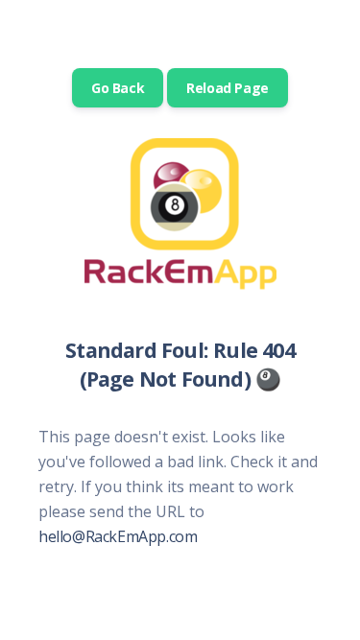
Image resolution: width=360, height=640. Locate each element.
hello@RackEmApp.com (117, 536)
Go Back (117, 88)
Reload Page (227, 88)
